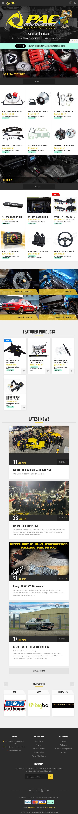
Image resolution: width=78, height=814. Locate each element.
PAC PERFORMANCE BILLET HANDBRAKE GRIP (15, 217)
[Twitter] (30, 790)
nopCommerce (50, 807)
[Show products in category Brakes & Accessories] (19, 282)
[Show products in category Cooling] (58, 282)
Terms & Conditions (39, 756)
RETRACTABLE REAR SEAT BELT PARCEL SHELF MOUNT (13, 399)
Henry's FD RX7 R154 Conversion (28, 586)
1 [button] (72, 40)
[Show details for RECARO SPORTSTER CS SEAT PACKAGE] (39, 239)
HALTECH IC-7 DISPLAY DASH (10, 251)
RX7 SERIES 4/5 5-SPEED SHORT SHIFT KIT (61, 362)
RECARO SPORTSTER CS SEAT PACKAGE (40, 251)
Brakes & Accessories (23, 292)
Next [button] (72, 684)
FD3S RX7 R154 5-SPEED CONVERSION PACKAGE (36, 362)
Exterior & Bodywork (24, 317)
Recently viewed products (64, 749)
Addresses (63, 745)
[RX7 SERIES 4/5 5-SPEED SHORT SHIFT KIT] (63, 349)
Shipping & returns (39, 749)
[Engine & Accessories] (39, 63)
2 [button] (74, 40)
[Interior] (39, 169)
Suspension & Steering (62, 317)
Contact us (39, 741)
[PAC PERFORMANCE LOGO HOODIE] (15, 349)
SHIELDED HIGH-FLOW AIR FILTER (38, 112)
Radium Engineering (63, 692)
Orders (63, 741)
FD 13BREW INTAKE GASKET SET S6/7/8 (40, 146)
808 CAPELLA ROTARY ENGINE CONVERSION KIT (16, 146)
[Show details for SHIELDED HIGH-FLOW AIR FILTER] (39, 100)
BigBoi (14, 692)
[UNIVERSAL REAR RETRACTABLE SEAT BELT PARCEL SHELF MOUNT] (15, 386)
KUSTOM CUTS (39, 692)
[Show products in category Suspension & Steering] (58, 307)
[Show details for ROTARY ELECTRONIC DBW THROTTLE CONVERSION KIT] (65, 100)
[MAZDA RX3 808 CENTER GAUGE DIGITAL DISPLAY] (39, 205)
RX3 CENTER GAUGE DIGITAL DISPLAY (39, 217)
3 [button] (76, 40)
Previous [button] (6, 684)
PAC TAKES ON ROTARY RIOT (25, 525)
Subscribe (50, 776)
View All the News (39, 671)
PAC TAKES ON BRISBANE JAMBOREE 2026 (32, 470)
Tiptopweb (31, 807)
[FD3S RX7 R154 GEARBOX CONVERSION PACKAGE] (39, 349)
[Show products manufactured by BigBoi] (15, 705)
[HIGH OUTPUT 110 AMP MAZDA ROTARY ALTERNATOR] (65, 134)
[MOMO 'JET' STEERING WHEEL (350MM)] (65, 239)
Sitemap (63, 752)
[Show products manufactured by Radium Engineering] (63, 705)
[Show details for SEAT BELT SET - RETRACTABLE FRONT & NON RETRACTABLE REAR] (65, 205)
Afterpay (39, 745)
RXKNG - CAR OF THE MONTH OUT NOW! (31, 647)
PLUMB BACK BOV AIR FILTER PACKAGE (13, 112)
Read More (62, 462)
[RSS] (48, 790)
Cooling (68, 292)
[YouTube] (42, 790)
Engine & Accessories (14, 74)
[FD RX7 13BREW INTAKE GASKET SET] (39, 134)
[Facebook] (36, 790)
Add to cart (23, 371)
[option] (39, 24)
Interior (7, 180)
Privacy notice (39, 752)
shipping (55, 812)
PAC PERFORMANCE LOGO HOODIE (12, 361)
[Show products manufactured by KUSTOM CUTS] (39, 705)
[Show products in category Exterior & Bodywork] (19, 307)
